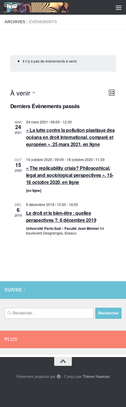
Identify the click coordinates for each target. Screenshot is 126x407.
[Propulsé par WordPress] (58, 376)
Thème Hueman (96, 376)
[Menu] (118, 7)
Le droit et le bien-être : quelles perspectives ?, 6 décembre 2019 (61, 216)
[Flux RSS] (108, 289)
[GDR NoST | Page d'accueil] (47, 7)
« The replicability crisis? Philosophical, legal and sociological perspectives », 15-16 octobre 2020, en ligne (69, 175)
